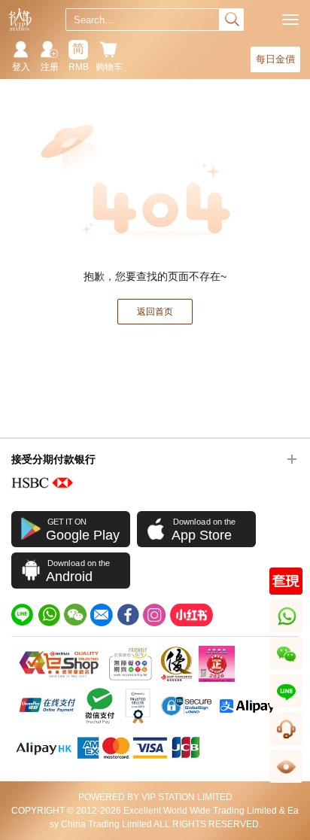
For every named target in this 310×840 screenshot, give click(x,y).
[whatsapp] (49, 615)
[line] (22, 615)
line (285, 707)
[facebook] (128, 615)
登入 (21, 67)
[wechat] (75, 615)
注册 (50, 67)
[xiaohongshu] (191, 615)
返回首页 (155, 311)
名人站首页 (20, 20)
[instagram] (154, 615)
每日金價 (275, 59)
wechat (286, 669)
